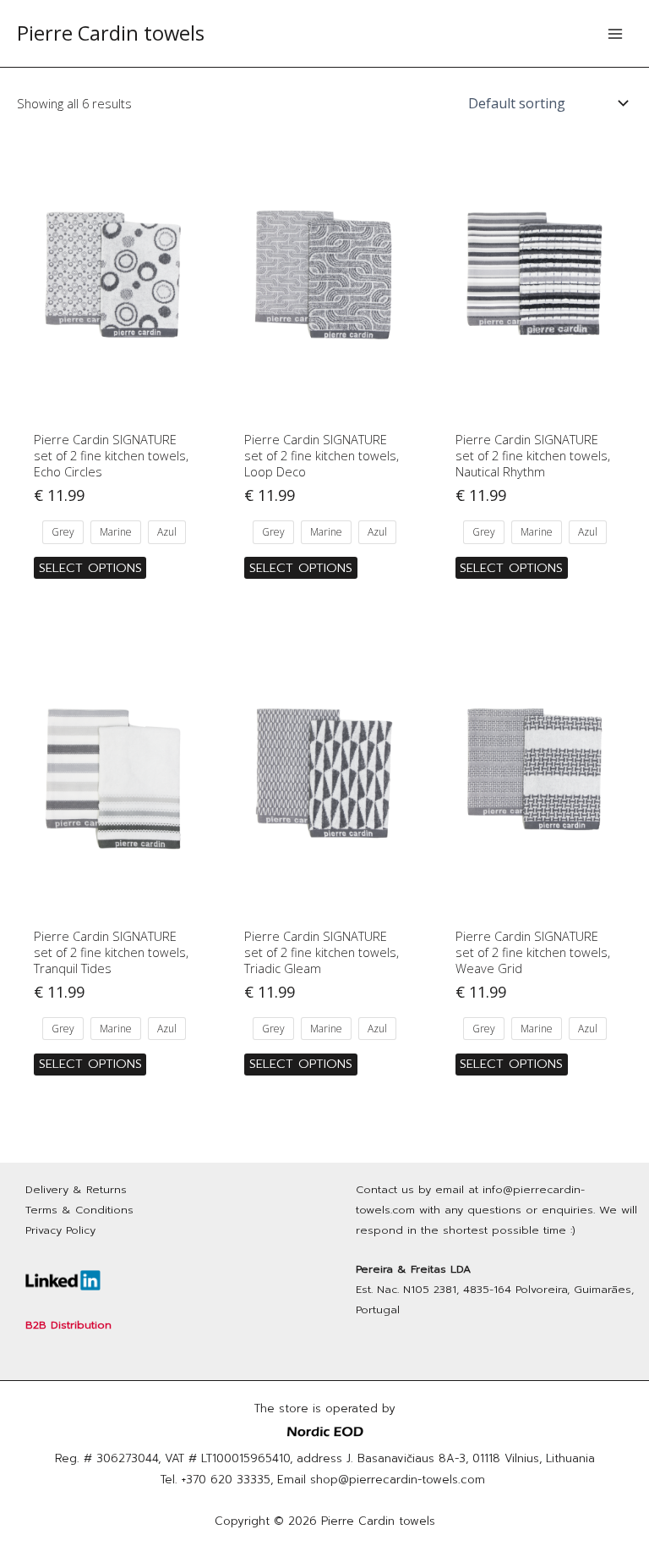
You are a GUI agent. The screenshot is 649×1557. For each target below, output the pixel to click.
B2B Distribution (68, 1325)
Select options (90, 567)
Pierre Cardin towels (111, 33)
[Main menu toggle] (615, 33)
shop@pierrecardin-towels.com (397, 1479)
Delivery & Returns (76, 1189)
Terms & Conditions (79, 1210)
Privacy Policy (60, 1230)
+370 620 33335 (226, 1479)
